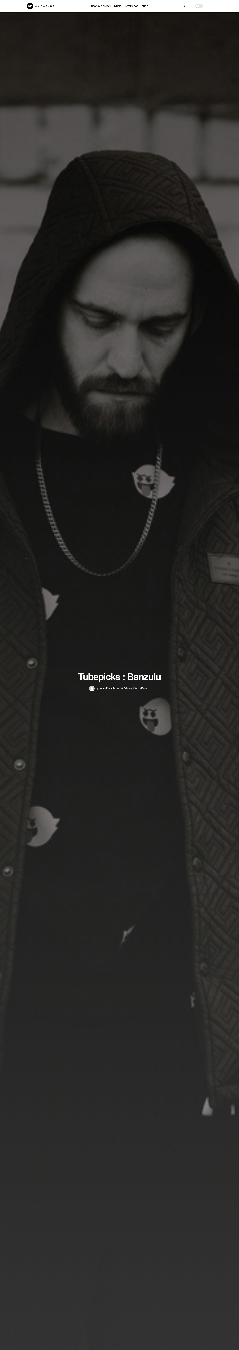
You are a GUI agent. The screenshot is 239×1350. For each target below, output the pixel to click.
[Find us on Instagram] (190, 6)
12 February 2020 (129, 688)
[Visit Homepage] (41, 6)
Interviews (131, 6)
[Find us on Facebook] (174, 6)
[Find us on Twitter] (184, 6)
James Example (107, 688)
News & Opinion (101, 6)
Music (117, 6)
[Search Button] (211, 6)
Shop (145, 6)
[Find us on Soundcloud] (179, 6)
